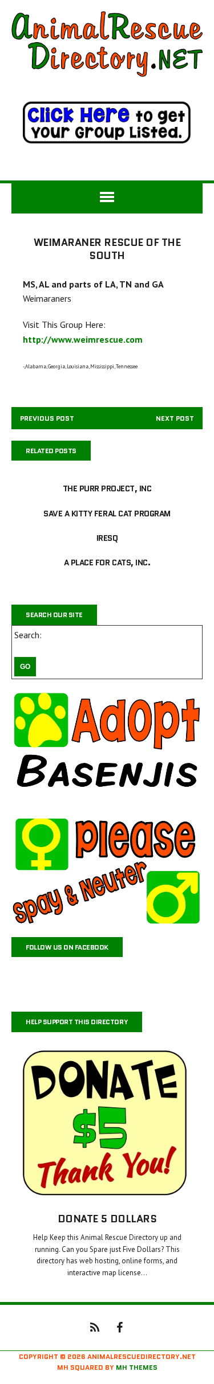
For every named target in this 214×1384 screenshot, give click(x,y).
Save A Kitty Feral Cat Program (107, 513)
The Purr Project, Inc (107, 488)
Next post (175, 418)
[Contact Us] (94, 1326)
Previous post (47, 418)
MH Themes (137, 1367)
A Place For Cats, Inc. (107, 562)
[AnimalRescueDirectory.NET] (107, 44)
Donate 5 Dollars (107, 1218)
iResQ (107, 538)
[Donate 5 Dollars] (107, 1194)
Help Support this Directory (77, 1021)
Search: (28, 634)
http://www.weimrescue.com (83, 339)
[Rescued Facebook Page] (119, 1326)
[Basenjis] (107, 746)
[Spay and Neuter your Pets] (107, 870)
